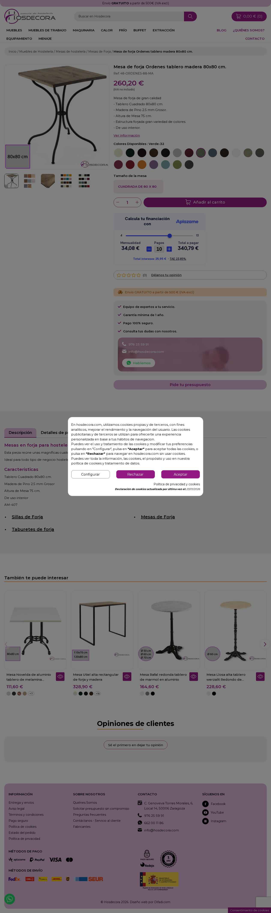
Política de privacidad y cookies (177, 484)
